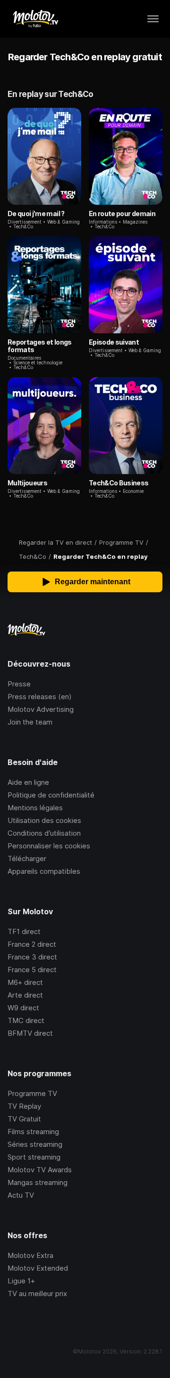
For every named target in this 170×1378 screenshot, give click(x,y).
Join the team (30, 721)
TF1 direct (24, 931)
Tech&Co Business (119, 483)
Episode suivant (114, 342)
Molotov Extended (38, 1268)
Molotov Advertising (41, 709)
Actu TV (21, 1195)
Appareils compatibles (44, 871)
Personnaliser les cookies (49, 845)
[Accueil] (35, 18)
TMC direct (26, 1020)
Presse (19, 683)
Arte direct (25, 995)
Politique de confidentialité (51, 794)
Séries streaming (35, 1144)
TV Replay (24, 1106)
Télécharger (27, 858)
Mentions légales (35, 807)
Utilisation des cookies (44, 820)
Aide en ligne (28, 782)
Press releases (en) (40, 696)
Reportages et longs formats (40, 346)
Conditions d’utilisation (44, 833)
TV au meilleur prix (37, 1293)
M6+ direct (25, 982)
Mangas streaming (38, 1182)
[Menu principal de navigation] (153, 18)
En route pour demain (122, 214)
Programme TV (32, 1093)
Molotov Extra (30, 1255)
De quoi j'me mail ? (36, 214)
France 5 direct (32, 969)
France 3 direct (32, 956)
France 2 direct (32, 944)
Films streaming (33, 1131)
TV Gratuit (24, 1118)
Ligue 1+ (21, 1280)
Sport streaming (34, 1156)
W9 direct (23, 1007)
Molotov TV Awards (40, 1169)
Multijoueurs (27, 483)
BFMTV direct (30, 1033)
